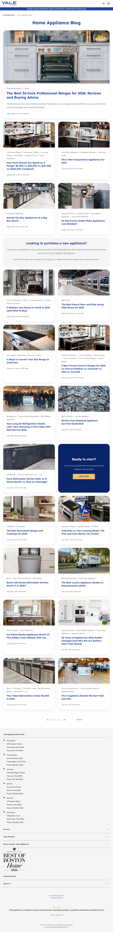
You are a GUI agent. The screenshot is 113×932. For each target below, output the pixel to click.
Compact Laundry (36, 300)
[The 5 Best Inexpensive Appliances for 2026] (84, 150)
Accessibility (68, 925)
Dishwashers (11, 474)
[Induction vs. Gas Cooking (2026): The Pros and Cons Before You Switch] (84, 520)
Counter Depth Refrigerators (28, 416)
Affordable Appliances (88, 152)
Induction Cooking (34, 355)
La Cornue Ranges (85, 355)
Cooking (26, 88)
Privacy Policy (58, 925)
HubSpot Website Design (52, 927)
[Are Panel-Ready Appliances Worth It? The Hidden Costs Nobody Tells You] (29, 627)
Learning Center (8, 15)
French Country (99, 355)
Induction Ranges (84, 526)
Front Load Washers (14, 300)
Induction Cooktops (68, 526)
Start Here (84, 476)
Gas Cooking (11, 355)
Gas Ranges (18, 155)
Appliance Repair (83, 213)
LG (26, 691)
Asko (34, 688)
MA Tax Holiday (67, 416)
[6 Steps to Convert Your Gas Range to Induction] (29, 353)
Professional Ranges (14, 88)
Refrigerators (11, 416)
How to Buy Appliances (69, 152)
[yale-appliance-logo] (31, 3)
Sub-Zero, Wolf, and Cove (27, 474)
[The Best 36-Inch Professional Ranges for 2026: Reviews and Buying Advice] (56, 74)
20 (64, 719)
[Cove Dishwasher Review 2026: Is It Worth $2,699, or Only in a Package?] (29, 468)
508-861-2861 (17, 794)
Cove (40, 474)
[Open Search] (104, 4)
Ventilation (21, 355)
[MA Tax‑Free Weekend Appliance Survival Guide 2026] (84, 413)
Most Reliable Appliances (86, 630)
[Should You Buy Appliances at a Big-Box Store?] (29, 209)
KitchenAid (17, 688)
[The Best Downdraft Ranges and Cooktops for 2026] (29, 520)
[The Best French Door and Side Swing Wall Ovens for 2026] (84, 295)
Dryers (25, 300)
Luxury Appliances (70, 358)
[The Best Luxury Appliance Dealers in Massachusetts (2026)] (84, 572)
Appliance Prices (31, 155)
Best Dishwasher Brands (22, 578)
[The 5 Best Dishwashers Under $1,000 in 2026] (29, 684)
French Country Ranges (87, 358)
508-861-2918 (17, 822)
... (61, 719)
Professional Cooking (31, 152)
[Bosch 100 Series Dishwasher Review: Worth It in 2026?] (29, 572)
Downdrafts (20, 526)
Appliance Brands (78, 633)
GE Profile (26, 688)
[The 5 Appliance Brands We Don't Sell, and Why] (84, 684)
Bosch (9, 578)
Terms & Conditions (46, 925)
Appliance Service (67, 213)
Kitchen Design (12, 630)
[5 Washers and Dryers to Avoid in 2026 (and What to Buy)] (29, 295)
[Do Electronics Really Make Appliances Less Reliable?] (84, 209)
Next (79, 719)
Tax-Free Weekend (82, 416)
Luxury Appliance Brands (89, 688)
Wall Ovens (65, 300)
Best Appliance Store (69, 578)
